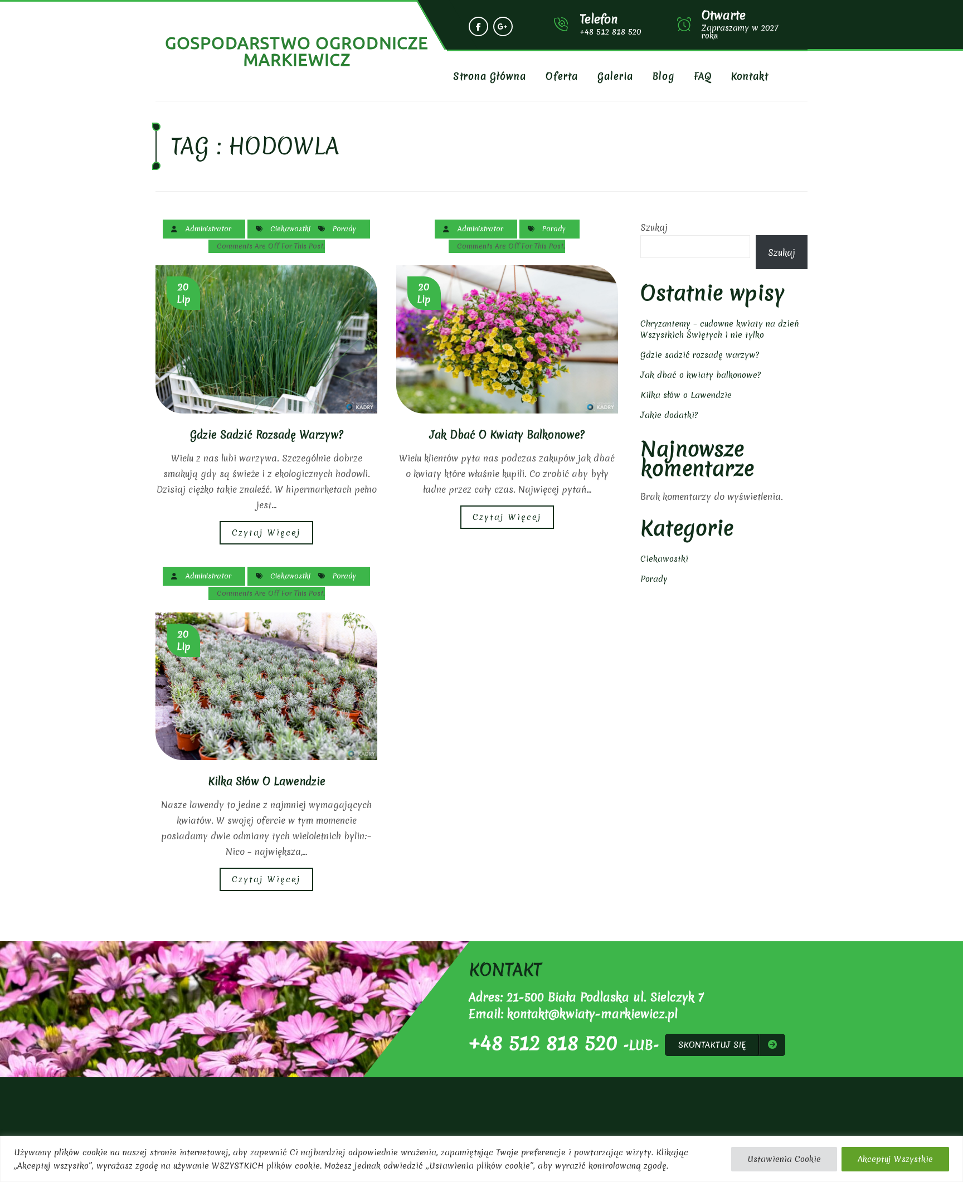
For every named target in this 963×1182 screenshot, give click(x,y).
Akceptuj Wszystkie (895, 1159)
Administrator (208, 229)
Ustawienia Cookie (784, 1159)
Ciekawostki (290, 229)
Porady (344, 229)
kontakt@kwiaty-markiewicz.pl (592, 1014)
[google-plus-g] (503, 26)
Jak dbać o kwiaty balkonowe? (507, 434)
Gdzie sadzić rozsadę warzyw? (266, 434)
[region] (481, 1159)
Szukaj (654, 227)
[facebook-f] (478, 26)
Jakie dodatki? (669, 415)
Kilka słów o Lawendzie (266, 781)
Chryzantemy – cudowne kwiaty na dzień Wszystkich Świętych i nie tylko (719, 329)
